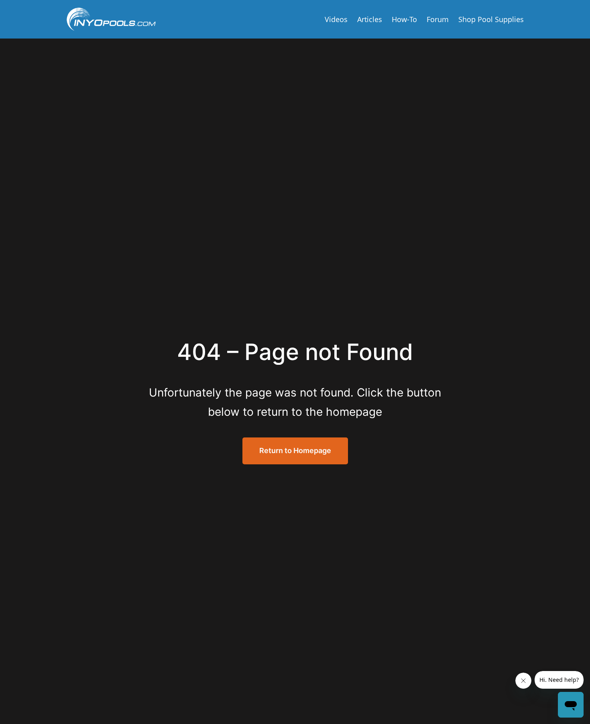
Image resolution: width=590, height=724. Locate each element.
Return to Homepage (295, 450)
